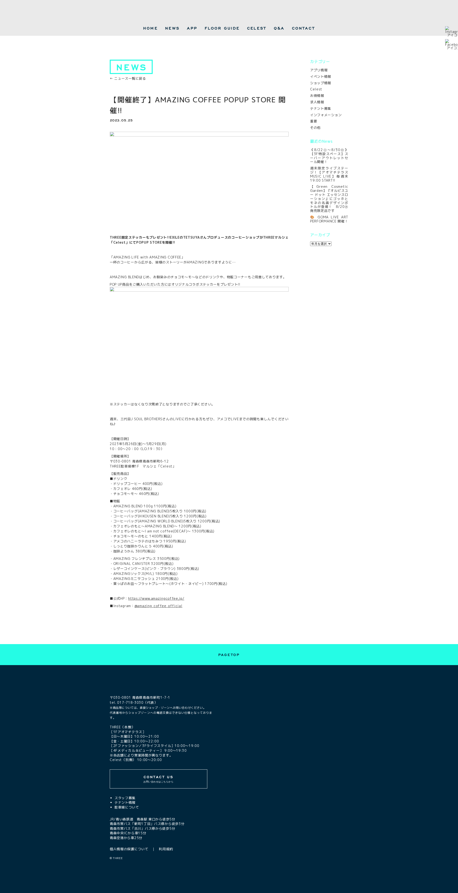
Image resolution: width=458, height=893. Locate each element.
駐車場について (126, 807)
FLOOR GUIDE (222, 28)
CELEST (256, 28)
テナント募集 (320, 108)
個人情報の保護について (129, 849)
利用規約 (166, 849)
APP (192, 28)
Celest (316, 89)
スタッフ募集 (124, 798)
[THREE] (229, 13)
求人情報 (317, 102)
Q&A (279, 28)
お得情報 (317, 95)
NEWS (172, 28)
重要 (313, 121)
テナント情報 (124, 802)
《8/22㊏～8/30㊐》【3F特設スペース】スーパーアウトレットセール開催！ (329, 155)
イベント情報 (320, 76)
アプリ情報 (319, 70)
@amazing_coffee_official (158, 606)
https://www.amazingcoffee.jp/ (156, 598)
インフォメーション (326, 115)
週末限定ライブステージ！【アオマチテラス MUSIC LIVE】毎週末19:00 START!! (329, 174)
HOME (150, 28)
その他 (315, 127)
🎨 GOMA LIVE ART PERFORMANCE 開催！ (329, 219)
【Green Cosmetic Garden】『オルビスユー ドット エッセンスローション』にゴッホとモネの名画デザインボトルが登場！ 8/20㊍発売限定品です (329, 198)
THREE (118, 858)
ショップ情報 (320, 83)
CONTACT (303, 28)
